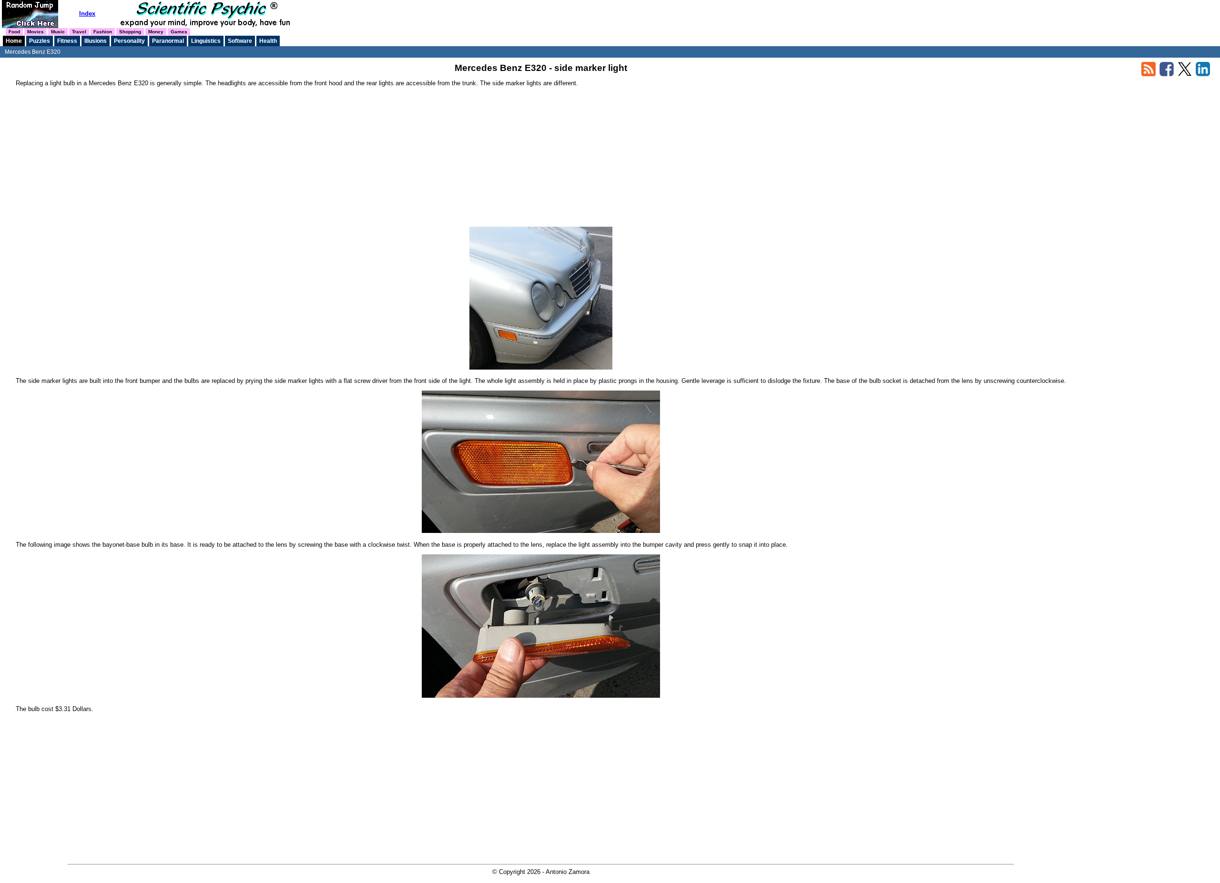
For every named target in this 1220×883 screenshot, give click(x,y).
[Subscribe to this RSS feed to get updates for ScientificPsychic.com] (1148, 74)
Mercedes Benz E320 (33, 52)
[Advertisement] (541, 160)
